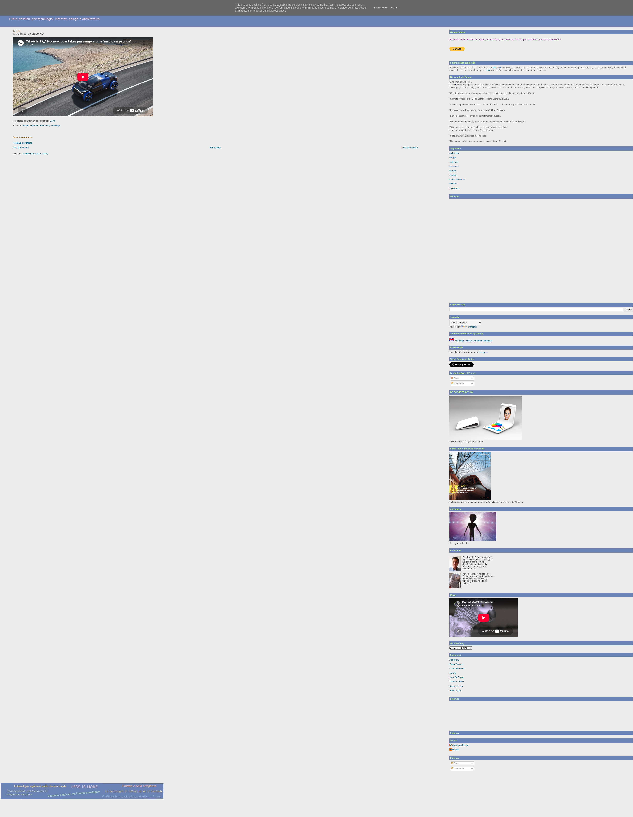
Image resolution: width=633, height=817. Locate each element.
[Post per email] (56, 121)
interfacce (44, 126)
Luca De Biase (456, 677)
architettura (454, 153)
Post (455, 378)
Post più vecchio (410, 147)
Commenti (458, 383)
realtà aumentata (457, 179)
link (488, 70)
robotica (453, 183)
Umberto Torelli (456, 681)
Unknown (454, 749)
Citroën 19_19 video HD (28, 33)
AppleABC (454, 660)
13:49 (52, 121)
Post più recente (21, 147)
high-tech (34, 126)
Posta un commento (22, 143)
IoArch (452, 673)
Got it (395, 7)
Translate (472, 327)
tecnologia (55, 126)
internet (452, 170)
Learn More (381, 7)
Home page (215, 147)
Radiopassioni (456, 686)
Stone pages (455, 690)
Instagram (483, 352)
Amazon (497, 67)
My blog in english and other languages (473, 340)
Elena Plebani (456, 664)
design (25, 126)
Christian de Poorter (459, 745)
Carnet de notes (457, 668)
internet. (453, 175)
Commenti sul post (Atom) (35, 153)
